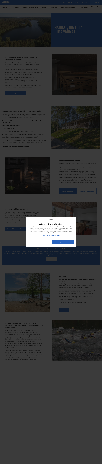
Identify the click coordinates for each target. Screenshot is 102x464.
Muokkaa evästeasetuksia (39, 242)
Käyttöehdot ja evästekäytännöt (51, 235)
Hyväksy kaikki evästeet (63, 242)
